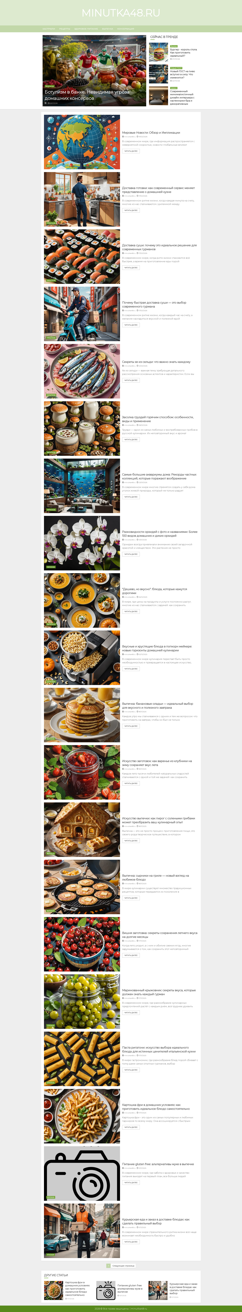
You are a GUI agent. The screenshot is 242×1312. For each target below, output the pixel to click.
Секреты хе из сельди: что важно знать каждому (156, 362)
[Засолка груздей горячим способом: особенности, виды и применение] (82, 428)
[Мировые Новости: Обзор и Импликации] (82, 142)
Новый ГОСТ (176, 68)
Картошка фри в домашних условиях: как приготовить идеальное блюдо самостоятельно (77, 1288)
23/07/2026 (54, 103)
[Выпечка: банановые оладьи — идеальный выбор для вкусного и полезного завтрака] (82, 715)
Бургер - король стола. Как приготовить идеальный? (183, 52)
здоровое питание (86, 29)
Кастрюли (49, 29)
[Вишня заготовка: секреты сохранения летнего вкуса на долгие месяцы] (82, 944)
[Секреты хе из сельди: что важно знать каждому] (82, 371)
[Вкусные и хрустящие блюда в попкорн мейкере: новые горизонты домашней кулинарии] (82, 657)
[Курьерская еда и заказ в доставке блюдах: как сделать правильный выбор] (82, 1231)
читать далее (131, 151)
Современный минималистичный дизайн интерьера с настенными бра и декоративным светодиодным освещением (182, 100)
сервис (174, 88)
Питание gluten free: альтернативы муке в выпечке (158, 1164)
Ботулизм (50, 86)
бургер (174, 46)
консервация (125, 29)
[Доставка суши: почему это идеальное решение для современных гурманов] (82, 256)
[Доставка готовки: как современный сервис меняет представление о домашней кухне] (82, 199)
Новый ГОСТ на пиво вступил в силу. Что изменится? (182, 74)
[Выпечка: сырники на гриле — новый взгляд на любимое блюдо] (82, 887)
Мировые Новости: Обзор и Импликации (151, 132)
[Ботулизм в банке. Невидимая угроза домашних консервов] (94, 70)
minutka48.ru (121, 13)
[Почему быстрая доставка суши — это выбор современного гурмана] (82, 314)
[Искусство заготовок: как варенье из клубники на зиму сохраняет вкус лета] (82, 772)
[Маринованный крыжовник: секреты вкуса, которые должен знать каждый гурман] (82, 1001)
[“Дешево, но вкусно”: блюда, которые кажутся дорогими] (82, 600)
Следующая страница (123, 1265)
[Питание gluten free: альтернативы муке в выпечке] (82, 1173)
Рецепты (64, 29)
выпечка (107, 29)
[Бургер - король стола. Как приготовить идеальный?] (158, 52)
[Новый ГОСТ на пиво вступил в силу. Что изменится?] (158, 73)
